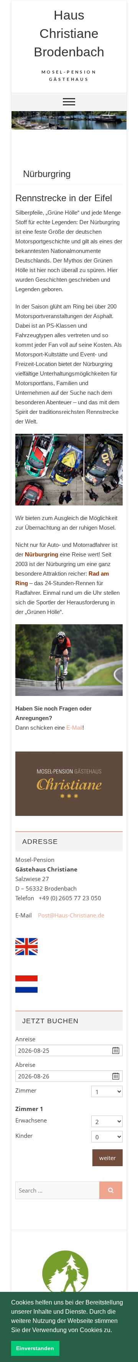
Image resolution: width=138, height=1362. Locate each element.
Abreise (25, 1064)
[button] (114, 1330)
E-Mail (74, 727)
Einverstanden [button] (35, 1348)
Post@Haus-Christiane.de (71, 915)
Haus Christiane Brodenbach (69, 33)
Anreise (25, 1039)
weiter (107, 1158)
